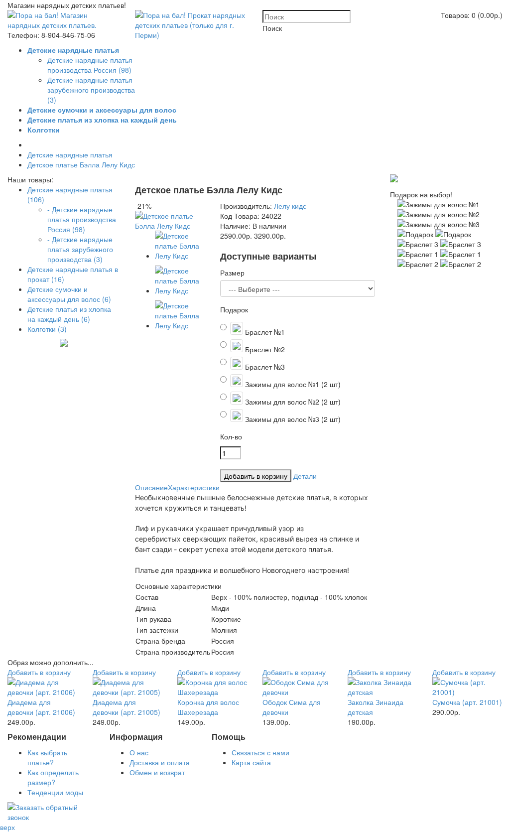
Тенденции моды (55, 792)
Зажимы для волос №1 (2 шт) (292, 384)
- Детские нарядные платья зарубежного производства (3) (80, 249)
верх (7, 827)
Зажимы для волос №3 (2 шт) (292, 419)
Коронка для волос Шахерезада (208, 707)
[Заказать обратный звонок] (51, 817)
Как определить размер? (53, 777)
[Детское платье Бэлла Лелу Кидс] (170, 226)
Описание (151, 487)
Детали (305, 476)
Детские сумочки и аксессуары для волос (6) (69, 294)
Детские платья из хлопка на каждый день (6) (69, 314)
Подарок (234, 309)
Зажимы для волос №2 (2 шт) (292, 402)
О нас (138, 752)
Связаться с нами (260, 752)
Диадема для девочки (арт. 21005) (126, 707)
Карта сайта (251, 762)
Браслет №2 (264, 349)
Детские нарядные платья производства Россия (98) (89, 65)
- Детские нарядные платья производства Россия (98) (81, 219)
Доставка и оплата (159, 762)
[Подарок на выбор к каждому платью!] (394, 179)
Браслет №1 (264, 332)
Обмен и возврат (157, 772)
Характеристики (194, 487)
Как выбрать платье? (47, 757)
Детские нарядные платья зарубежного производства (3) (91, 90)
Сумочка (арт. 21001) (467, 702)
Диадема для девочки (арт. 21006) (41, 707)
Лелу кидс (290, 206)
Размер (232, 272)
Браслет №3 (264, 367)
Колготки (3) (47, 329)
